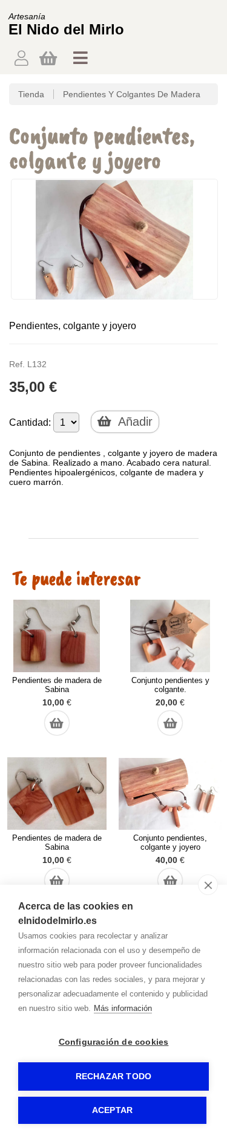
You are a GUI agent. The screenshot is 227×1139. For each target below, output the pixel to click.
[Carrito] (48, 57)
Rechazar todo (114, 1076)
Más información (123, 1008)
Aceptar (112, 1110)
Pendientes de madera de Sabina (57, 685)
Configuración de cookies (114, 1042)
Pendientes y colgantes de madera (131, 94)
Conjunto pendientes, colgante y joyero (170, 842)
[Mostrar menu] (80, 61)
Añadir (134, 421)
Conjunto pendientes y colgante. (170, 685)
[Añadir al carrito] (57, 717)
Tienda (31, 94)
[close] (208, 884)
